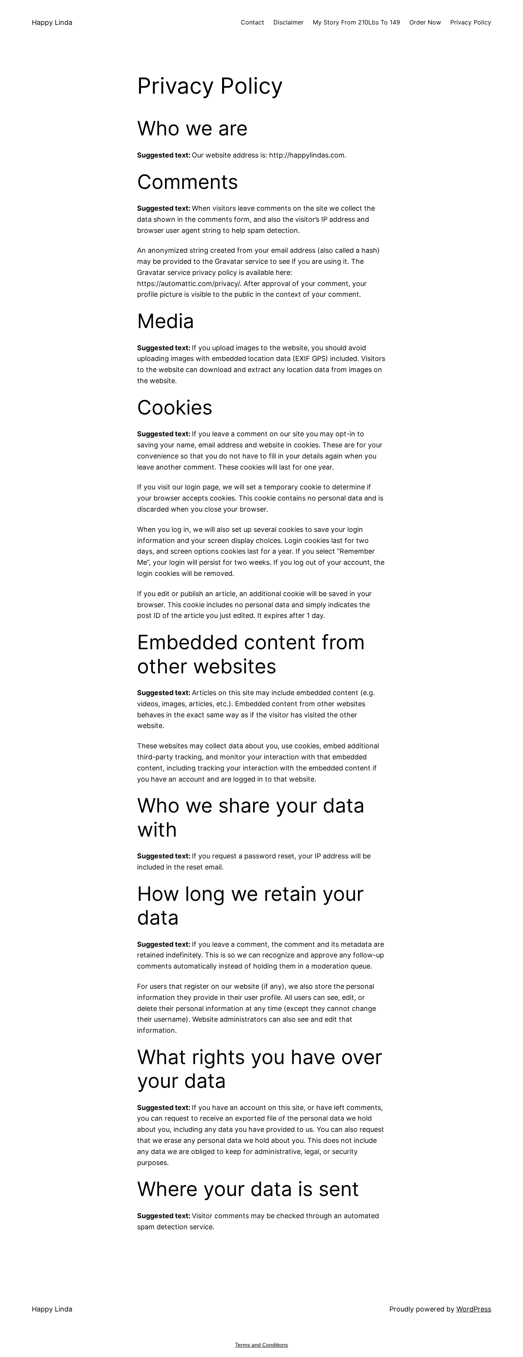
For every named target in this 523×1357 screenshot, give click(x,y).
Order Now (425, 22)
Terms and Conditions (261, 1345)
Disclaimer (288, 22)
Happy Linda (52, 22)
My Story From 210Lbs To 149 (356, 22)
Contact (252, 22)
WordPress (473, 1309)
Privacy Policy (470, 22)
